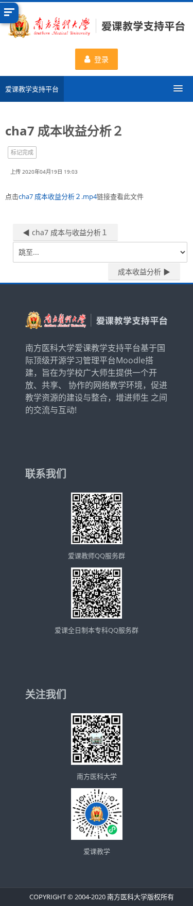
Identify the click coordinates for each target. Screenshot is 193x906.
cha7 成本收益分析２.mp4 (58, 196)
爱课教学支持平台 (32, 89)
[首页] (96, 27)
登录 (101, 59)
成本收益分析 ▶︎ (144, 272)
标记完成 (22, 152)
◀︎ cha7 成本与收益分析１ (65, 232)
